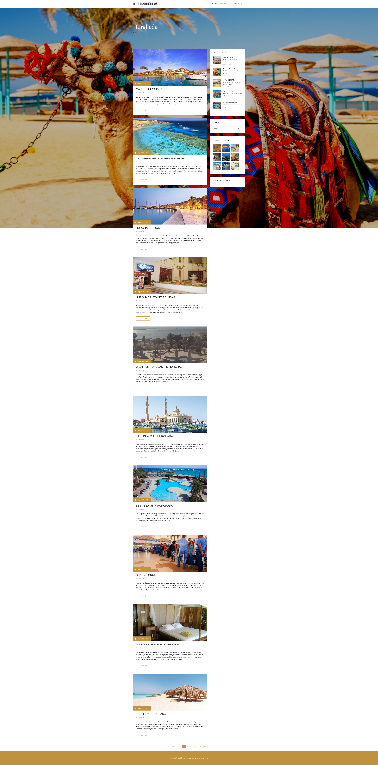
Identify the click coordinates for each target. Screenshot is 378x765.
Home (214, 4)
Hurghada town (148, 227)
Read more (143, 110)
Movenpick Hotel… (230, 69)
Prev (173, 747)
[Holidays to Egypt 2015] (235, 166)
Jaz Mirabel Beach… (230, 102)
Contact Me (237, 4)
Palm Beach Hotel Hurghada (157, 644)
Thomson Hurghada (151, 713)
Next (204, 747)
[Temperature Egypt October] (226, 148)
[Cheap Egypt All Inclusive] (217, 148)
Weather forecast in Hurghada (160, 366)
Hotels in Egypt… (229, 91)
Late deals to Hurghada (154, 436)
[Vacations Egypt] (235, 148)
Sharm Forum (146, 575)
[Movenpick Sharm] (226, 157)
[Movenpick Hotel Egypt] (235, 157)
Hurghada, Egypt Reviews (155, 297)
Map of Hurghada (149, 89)
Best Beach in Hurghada (154, 505)
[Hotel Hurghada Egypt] (217, 166)
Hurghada (141, 92)
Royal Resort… (228, 80)
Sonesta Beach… (229, 57)
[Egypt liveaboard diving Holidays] (226, 166)
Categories (224, 4)
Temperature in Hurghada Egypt (161, 158)
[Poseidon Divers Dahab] (217, 157)
